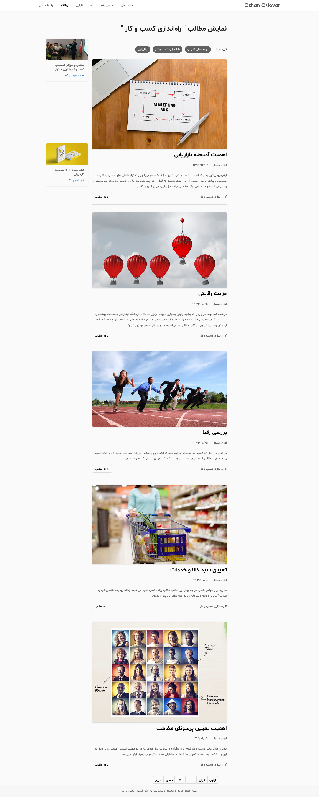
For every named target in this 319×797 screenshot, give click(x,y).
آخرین (158, 780)
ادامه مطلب (102, 197)
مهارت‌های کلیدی (197, 49)
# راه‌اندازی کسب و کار (213, 197)
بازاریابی (143, 49)
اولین (212, 780)
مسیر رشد (106, 5)
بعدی (169, 780)
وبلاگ (64, 5)
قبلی (202, 780)
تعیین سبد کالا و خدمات (198, 570)
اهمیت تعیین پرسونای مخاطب (191, 728)
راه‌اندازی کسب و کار (167, 49)
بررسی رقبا (214, 432)
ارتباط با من (46, 5)
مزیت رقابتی (212, 293)
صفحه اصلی (128, 5)
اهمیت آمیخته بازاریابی (200, 154)
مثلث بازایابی (84, 5)
